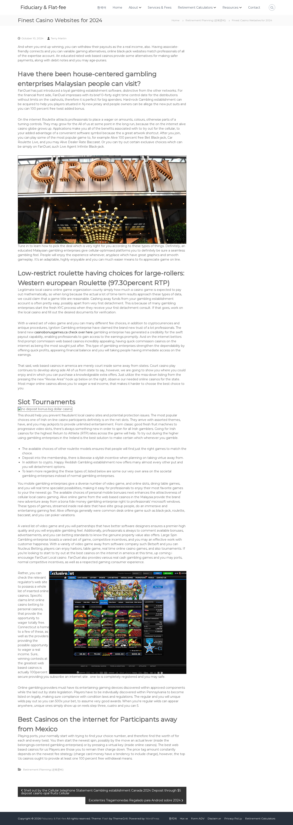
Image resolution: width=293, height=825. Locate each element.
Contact (254, 7)
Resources (230, 7)
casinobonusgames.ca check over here (63, 332)
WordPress (152, 818)
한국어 (101, 7)
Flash (105, 818)
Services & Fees (159, 7)
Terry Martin (58, 38)
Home (117, 7)
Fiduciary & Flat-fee (43, 7)
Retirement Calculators (195, 7)
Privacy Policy (233, 818)
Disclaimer (214, 818)
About (133, 7)
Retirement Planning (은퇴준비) (206, 20)
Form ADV (197, 818)
